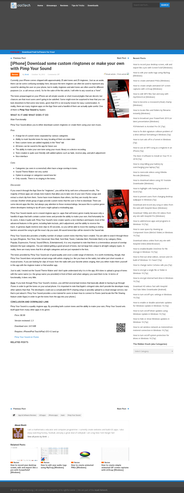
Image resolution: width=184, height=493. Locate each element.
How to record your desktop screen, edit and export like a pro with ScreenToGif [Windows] (24, 469)
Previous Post (19, 58)
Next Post (121, 58)
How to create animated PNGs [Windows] (82, 466)
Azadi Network (101, 490)
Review (15, 74)
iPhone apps (53, 415)
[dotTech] (21, 7)
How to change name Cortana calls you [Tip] (152, 265)
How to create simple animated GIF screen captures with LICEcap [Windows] (115, 467)
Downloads (93, 5)
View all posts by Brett (38, 436)
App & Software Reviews (27, 415)
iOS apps (42, 415)
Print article (122, 74)
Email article (111, 74)
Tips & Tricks (78, 5)
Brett (27, 74)
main (63, 415)
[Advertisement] (92, 29)
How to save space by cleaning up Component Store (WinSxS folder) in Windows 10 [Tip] (153, 232)
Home (40, 5)
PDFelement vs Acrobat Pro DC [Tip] (149, 126)
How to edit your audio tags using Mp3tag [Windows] (54, 466)
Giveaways (51, 5)
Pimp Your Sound (74, 415)
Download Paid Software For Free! (38, 52)
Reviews (64, 5)
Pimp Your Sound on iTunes (27, 337)
